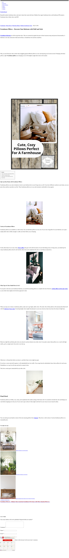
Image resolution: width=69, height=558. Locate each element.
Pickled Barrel (3, 11)
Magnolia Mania (16, 25)
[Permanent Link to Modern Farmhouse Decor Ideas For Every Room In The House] (8, 498)
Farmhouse (2, 25)
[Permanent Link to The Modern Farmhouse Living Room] (8, 474)
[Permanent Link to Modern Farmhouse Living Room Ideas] (8, 450)
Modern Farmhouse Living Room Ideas (22, 450)
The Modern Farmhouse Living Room (21, 474)
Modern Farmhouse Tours (26, 25)
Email (2, 533)
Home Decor (9, 25)
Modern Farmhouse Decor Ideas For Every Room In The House (25, 498)
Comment (3, 527)
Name (2, 530)
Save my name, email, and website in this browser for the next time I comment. (20, 540)
